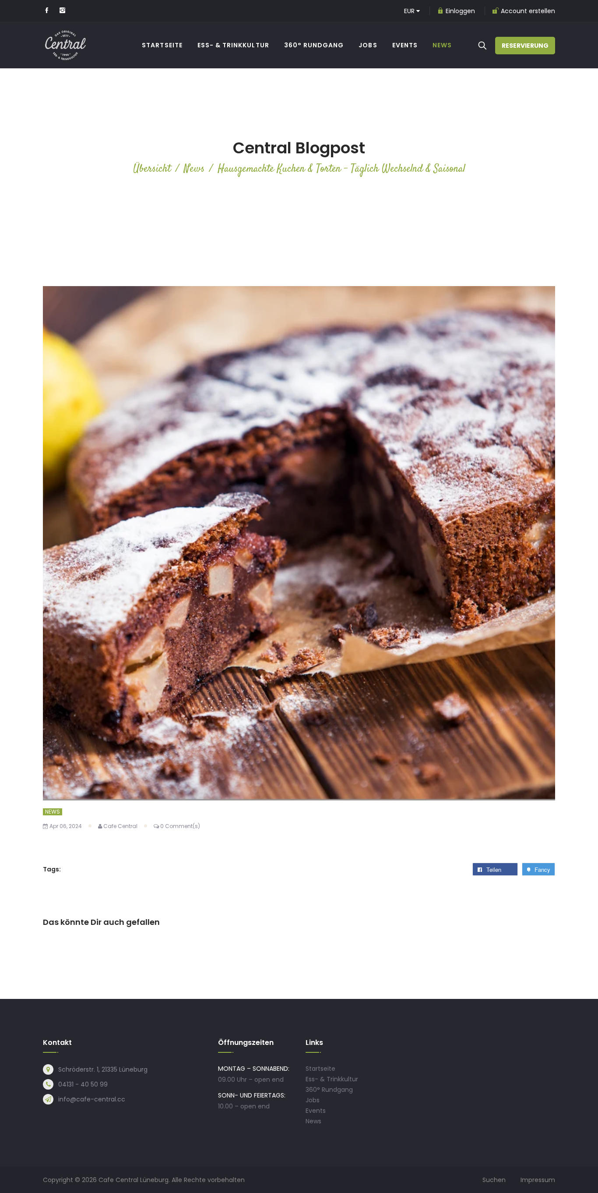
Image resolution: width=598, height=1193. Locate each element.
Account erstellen (528, 11)
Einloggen (460, 11)
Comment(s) (180, 826)
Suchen (494, 1179)
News (52, 811)
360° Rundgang (329, 1089)
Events (316, 1110)
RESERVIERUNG (525, 45)
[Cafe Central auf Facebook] (46, 11)
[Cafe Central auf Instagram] (62, 11)
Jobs (313, 1100)
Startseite (320, 1068)
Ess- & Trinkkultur (332, 1079)
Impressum (538, 1179)
